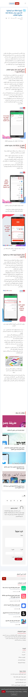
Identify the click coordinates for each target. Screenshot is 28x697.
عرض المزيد (14, 694)
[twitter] (20, 500)
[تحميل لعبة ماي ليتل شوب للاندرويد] (23, 621)
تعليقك (21, 535)
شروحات (21, 19)
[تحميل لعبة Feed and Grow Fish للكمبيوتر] (23, 613)
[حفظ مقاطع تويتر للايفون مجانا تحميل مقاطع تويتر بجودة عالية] (14, 461)
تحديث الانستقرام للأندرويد (20, 682)
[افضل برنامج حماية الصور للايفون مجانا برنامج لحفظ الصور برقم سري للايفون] (14, 442)
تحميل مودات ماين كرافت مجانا (20, 677)
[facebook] (17, 500)
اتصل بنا (23, 655)
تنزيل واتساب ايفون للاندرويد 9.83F (18, 685)
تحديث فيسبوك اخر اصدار (21, 680)
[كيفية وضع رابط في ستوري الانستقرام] (14, 424)
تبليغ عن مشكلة (22, 657)
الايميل (12, 549)
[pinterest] (14, 500)
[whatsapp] (11, 500)
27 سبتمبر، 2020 (13, 18)
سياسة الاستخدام (21, 660)
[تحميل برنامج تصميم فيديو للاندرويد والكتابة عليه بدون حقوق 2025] (23, 596)
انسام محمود (19, 18)
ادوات (23, 495)
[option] (14, 605)
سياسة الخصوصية (21, 662)
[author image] (20, 508)
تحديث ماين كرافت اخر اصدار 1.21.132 (18, 674)
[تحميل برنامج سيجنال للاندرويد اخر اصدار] (23, 605)
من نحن (23, 652)
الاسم (21, 549)
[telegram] (7, 500)
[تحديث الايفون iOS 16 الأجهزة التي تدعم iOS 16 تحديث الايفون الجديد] (14, 480)
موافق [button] (3, 691)
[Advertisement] (14, 37)
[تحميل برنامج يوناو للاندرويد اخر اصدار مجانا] (23, 588)
